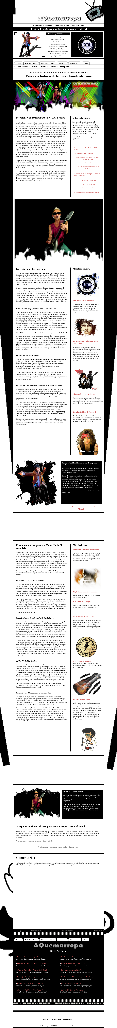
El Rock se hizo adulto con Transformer (32, 963)
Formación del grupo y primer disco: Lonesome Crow (88, 158)
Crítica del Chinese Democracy (72, 990)
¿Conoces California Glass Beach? (30, 990)
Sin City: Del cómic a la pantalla (58, 53)
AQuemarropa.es (22, 66)
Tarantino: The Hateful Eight (58, 41)
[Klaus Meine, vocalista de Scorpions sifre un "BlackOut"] (36, 506)
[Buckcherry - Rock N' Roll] (86, 658)
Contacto (47, 1019)
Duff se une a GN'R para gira (58, 37)
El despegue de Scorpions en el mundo (86, 192)
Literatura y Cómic (47, 63)
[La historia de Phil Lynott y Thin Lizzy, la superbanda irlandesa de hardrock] (87, 391)
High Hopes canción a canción (85, 592)
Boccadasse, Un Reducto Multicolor (58, 46)
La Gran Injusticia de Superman (73, 963)
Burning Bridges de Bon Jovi (84, 412)
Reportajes (48, 25)
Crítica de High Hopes (82, 601)
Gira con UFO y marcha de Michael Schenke (88, 167)
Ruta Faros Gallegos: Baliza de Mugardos (58, 51)
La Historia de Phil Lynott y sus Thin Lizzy (77, 977)
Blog (82, 25)
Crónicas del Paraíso (62, 25)
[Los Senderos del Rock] (87, 296)
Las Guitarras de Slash (82, 662)
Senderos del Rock (49, 66)
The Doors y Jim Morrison (83, 301)
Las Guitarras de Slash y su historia (30, 983)
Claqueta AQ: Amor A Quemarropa (57, 56)
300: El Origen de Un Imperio (57, 49)
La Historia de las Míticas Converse (74, 957)
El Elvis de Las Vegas (81, 699)
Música (35, 66)
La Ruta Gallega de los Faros (72, 983)
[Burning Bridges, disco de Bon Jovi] (87, 454)
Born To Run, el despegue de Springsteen (32, 957)
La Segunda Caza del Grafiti (71, 970)
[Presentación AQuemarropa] (94, 21)
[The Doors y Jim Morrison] (86, 337)
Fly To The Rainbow (88, 184)
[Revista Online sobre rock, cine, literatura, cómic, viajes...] (59, 949)
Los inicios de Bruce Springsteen (86, 549)
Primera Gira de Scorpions (88, 163)
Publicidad (67, 1019)
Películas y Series (31, 63)
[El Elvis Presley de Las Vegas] (89, 751)
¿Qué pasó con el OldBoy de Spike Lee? (32, 970)
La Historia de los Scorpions (83, 153)
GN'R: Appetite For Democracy (57, 39)
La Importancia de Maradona (58, 44)
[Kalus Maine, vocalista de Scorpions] (30, 57)
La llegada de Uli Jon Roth (88, 180)
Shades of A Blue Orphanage (84, 394)
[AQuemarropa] (59, 21)
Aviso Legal (57, 1019)
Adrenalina (38, 25)
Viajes (86, 63)
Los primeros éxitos (88, 188)
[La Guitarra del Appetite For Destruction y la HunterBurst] (86, 695)
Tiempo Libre (74, 63)
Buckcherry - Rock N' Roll (83, 617)
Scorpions (64, 66)
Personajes (62, 63)
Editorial (76, 25)
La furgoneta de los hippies (27, 977)
